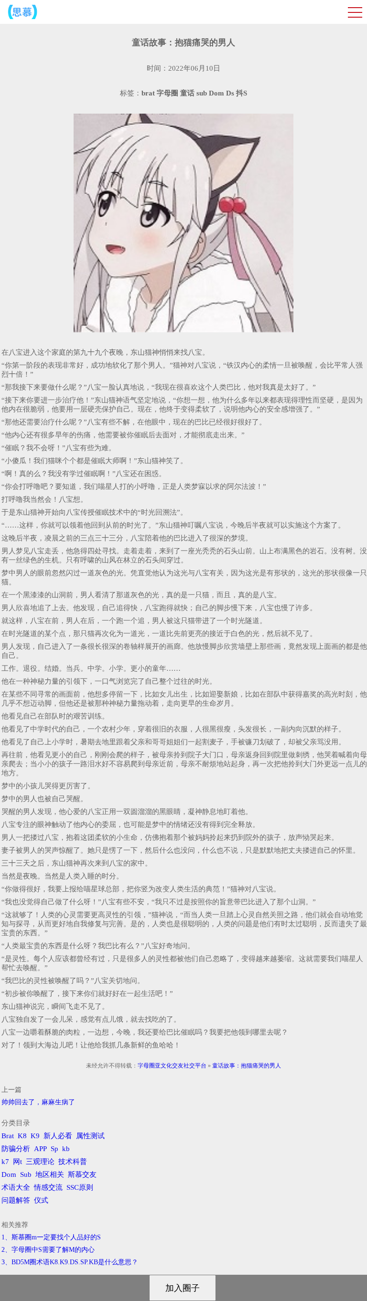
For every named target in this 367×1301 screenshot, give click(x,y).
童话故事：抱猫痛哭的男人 (246, 1065)
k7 (5, 1161)
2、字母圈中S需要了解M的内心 (48, 1249)
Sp (54, 1149)
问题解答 (15, 1200)
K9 (35, 1136)
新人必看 (57, 1136)
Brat (7, 1136)
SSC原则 (79, 1187)
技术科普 (72, 1161)
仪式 (41, 1200)
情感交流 (48, 1187)
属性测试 (90, 1136)
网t (17, 1161)
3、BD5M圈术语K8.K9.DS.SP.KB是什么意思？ (69, 1262)
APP (40, 1149)
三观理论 (40, 1161)
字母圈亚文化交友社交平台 (172, 1065)
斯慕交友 (82, 1174)
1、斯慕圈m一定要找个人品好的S (51, 1237)
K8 (22, 1136)
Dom (8, 1174)
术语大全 (15, 1187)
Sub (26, 1174)
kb (66, 1149)
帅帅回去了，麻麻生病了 (38, 1102)
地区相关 (49, 1174)
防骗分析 (15, 1149)
